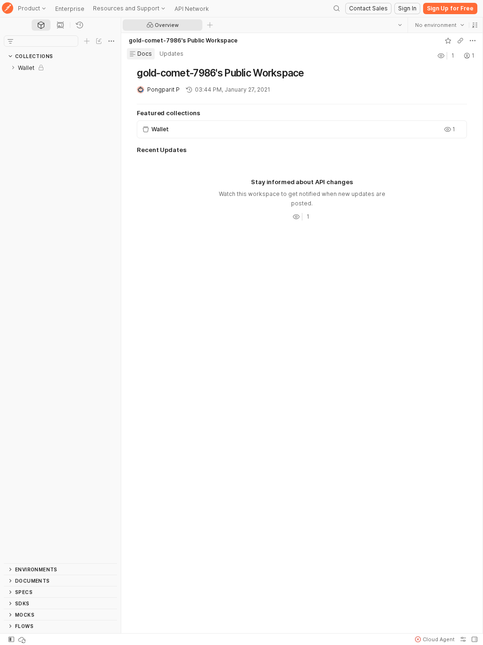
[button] (474, 25)
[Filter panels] (10, 41)
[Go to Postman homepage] (7, 8)
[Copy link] (460, 40)
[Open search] (336, 8)
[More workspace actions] (472, 40)
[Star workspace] (447, 40)
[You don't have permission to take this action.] (210, 25)
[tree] (60, 312)
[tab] (41, 25)
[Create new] (86, 41)
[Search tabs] (399, 25)
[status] (22, 639)
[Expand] (13, 67)
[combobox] (439, 25)
